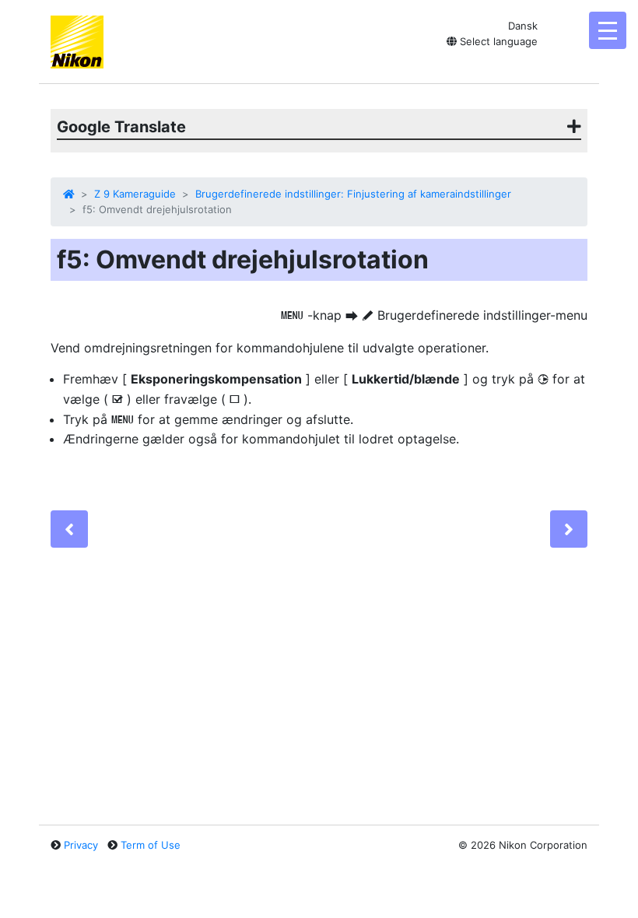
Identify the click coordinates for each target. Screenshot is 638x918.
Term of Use (151, 845)
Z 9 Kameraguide (135, 193)
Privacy (81, 845)
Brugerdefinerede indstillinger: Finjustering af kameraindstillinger (353, 193)
